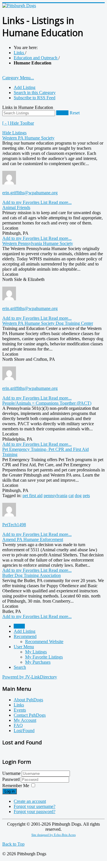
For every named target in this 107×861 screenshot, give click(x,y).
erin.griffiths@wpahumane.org (30, 192)
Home (19, 626)
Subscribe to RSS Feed (34, 97)
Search (62, 112)
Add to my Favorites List (25, 202)
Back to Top (13, 844)
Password (11, 779)
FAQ (18, 725)
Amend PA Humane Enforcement (32, 539)
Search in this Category (35, 92)
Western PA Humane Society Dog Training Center (47, 323)
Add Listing (24, 87)
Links (19, 704)
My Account (25, 720)
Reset (75, 112)
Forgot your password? (34, 811)
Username (11, 773)
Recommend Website (44, 641)
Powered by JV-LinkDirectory (29, 676)
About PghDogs (28, 699)
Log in (10, 791)
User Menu (24, 646)
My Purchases (38, 662)
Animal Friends (16, 207)
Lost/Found (24, 730)
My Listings (36, 651)
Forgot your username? (34, 806)
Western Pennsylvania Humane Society (37, 243)
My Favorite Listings (44, 657)
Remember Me (15, 785)
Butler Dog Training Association (31, 575)
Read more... (60, 202)
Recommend (25, 636)
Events (20, 710)
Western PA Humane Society (28, 137)
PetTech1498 (14, 524)
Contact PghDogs (30, 715)
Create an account (30, 801)
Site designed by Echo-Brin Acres (53, 834)
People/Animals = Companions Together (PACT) (46, 403)
